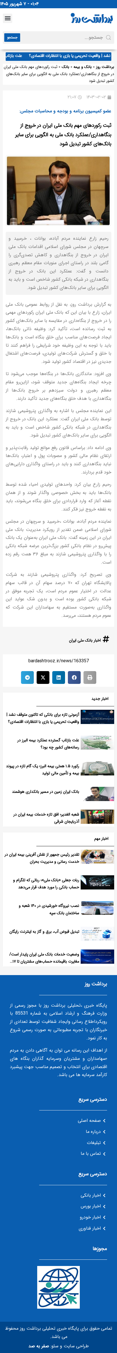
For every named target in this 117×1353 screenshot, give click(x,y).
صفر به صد (38, 1346)
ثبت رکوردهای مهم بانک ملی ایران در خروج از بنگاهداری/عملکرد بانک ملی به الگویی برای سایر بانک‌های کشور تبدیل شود (63, 134)
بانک (65, 67)
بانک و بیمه (83, 67)
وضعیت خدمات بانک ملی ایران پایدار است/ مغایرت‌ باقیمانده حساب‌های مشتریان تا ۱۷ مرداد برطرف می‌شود (44, 961)
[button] (7, 18)
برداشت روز (105, 67)
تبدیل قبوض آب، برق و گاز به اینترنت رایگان (44, 931)
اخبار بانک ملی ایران (85, 640)
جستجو (12, 37)
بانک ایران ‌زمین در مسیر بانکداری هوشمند (45, 792)
